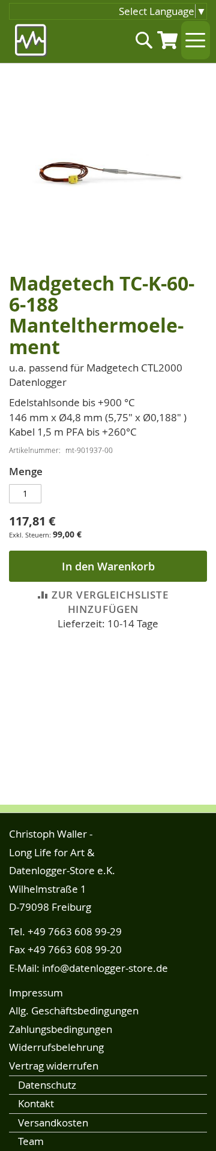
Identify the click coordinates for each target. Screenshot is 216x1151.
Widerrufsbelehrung (56, 1047)
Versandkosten (53, 1122)
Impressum (36, 992)
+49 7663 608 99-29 (75, 931)
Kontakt (36, 1103)
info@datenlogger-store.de (105, 968)
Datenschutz (47, 1085)
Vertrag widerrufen (53, 1066)
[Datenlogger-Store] (31, 40)
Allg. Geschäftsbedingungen (74, 1010)
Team (31, 1141)
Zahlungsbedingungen (60, 1029)
